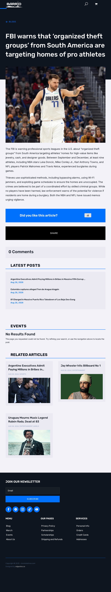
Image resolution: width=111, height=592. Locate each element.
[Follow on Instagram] (23, 509)
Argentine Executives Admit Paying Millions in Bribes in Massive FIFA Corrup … (48, 279)
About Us (10, 539)
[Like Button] (87, 215)
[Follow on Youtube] (37, 509)
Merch (9, 530)
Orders (79, 530)
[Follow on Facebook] (9, 509)
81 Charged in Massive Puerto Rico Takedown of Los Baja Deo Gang (43, 299)
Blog (8, 526)
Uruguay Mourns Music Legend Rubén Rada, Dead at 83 (28, 419)
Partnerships (47, 530)
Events (9, 535)
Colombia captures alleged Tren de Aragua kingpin (35, 289)
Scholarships (47, 535)
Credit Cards (82, 535)
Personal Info (82, 526)
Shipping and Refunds (52, 539)
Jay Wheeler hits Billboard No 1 (81, 365)
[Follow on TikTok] (30, 509)
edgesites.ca (20, 566)
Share (54, 233)
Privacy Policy (48, 526)
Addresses (81, 539)
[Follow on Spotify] (16, 509)
